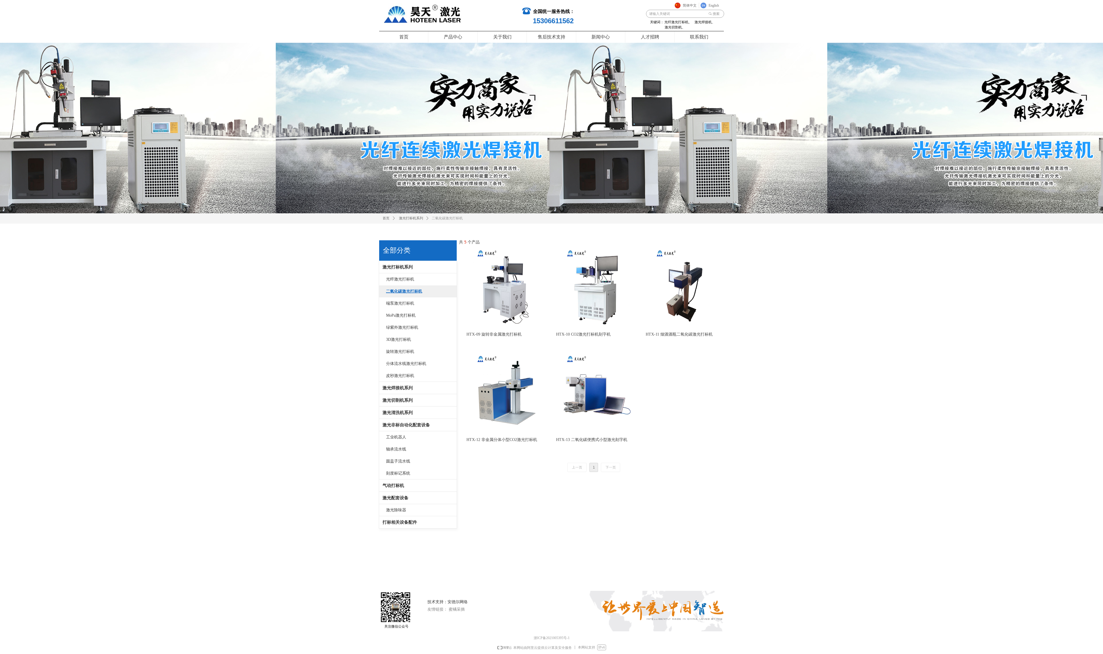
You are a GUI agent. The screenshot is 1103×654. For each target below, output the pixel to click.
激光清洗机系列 (398, 412)
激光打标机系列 (411, 218)
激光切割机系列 (398, 400)
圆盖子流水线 (398, 461)
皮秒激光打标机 (400, 376)
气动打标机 (393, 485)
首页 (386, 218)
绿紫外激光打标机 (402, 327)
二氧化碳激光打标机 (404, 291)
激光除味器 (396, 510)
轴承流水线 (396, 449)
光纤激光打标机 (400, 279)
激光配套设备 (395, 498)
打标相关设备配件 (400, 522)
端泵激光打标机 (400, 303)
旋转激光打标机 (400, 351)
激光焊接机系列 (398, 388)
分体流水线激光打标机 (406, 363)
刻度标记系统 (398, 473)
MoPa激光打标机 (401, 315)
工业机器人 (396, 437)
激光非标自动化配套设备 (406, 425)
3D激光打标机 (398, 339)
